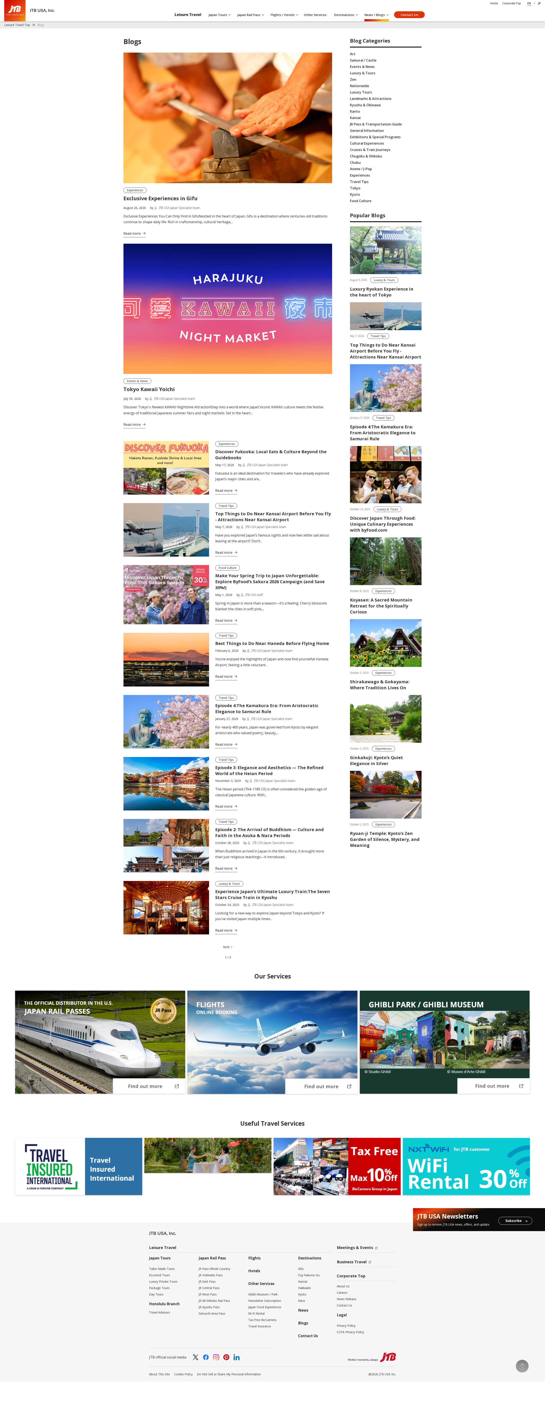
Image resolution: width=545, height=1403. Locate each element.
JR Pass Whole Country (214, 1269)
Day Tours (156, 1294)
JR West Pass (208, 1294)
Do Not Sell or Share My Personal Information (229, 1374)
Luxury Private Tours (163, 1281)
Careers (342, 1293)
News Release (346, 1299)
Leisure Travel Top (17, 25)
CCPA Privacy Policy (350, 1332)
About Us (343, 1286)
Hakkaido (304, 1288)
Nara (301, 1301)
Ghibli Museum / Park (263, 1294)
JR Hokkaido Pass (211, 1275)
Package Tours (159, 1288)
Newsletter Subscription (264, 1301)
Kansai (302, 1281)
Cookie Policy (183, 1374)
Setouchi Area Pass (212, 1313)
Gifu (301, 1269)
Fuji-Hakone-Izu (309, 1275)
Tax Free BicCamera (262, 1320)
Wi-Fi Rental (256, 1313)
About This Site (159, 1374)
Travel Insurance (259, 1326)
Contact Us (409, 15)
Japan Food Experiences (264, 1307)
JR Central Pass (209, 1288)
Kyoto (302, 1294)
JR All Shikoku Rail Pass (214, 1301)
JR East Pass (207, 1281)
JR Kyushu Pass (209, 1307)
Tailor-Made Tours (162, 1269)
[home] (29, 10)
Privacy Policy (346, 1326)
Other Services (315, 15)
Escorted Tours (159, 1275)
